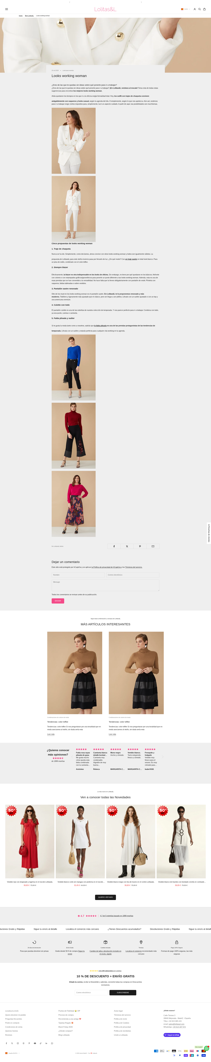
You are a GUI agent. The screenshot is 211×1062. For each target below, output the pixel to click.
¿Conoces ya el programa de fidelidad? (105, 2)
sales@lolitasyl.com (176, 1024)
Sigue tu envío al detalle (158, 929)
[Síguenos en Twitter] (12, 1043)
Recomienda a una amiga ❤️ (69, 1019)
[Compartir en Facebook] (114, 546)
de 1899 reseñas (58, 761)
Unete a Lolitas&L (121, 1035)
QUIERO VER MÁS (105, 897)
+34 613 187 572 (179, 1027)
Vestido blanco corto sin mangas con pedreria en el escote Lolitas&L (80, 882)
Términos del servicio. (133, 567)
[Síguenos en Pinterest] (29, 1043)
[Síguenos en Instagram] (18, 1043)
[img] (58, 758)
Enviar (58, 601)
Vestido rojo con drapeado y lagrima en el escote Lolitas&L (30, 882)
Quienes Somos (11, 1031)
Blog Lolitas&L (29, 15)
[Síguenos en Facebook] (6, 1043)
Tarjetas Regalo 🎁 (65, 1023)
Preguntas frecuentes (13, 1019)
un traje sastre (131, 259)
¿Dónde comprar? (65, 1031)
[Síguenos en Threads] (23, 1043)
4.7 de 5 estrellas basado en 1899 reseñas (116, 916)
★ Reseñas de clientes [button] (209, 533)
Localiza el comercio (134, 951)
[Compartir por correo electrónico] (152, 546)
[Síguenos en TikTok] (41, 1043)
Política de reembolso (122, 1031)
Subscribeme (123, 992)
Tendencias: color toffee (57, 722)
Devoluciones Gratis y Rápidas (122, 929)
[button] (72, 756)
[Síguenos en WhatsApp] (52, 1043)
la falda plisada (100, 326)
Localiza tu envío (11, 1011)
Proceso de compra (66, 1015)
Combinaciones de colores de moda (58, 717)
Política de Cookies (121, 1023)
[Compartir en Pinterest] (140, 546)
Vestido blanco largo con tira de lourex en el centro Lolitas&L (130, 882)
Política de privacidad (122, 1027)
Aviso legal (118, 1011)
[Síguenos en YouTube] (35, 1043)
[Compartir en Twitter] (127, 546)
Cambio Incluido (105, 948)
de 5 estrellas (109, 971)
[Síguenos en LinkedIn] (46, 1043)
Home (21, 15)
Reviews (8, 1035)
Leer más (51, 734)
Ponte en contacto (12, 1023)
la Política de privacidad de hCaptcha (106, 567)
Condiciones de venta (13, 1027)
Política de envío (120, 1019)
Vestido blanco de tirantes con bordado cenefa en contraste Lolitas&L (181, 882)
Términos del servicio (122, 1015)
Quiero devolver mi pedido (15, 1015)
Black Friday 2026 (65, 1027)
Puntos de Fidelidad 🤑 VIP (69, 1011)
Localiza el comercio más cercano (39, 929)
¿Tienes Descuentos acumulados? (82, 929)
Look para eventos (68, 70)
